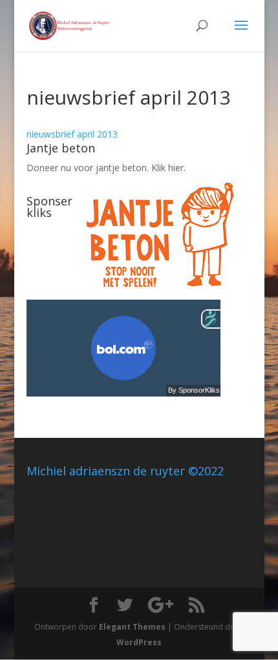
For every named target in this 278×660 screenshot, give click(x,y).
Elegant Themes (132, 626)
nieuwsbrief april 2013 (72, 134)
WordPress (139, 642)
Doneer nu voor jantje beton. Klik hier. (106, 167)
